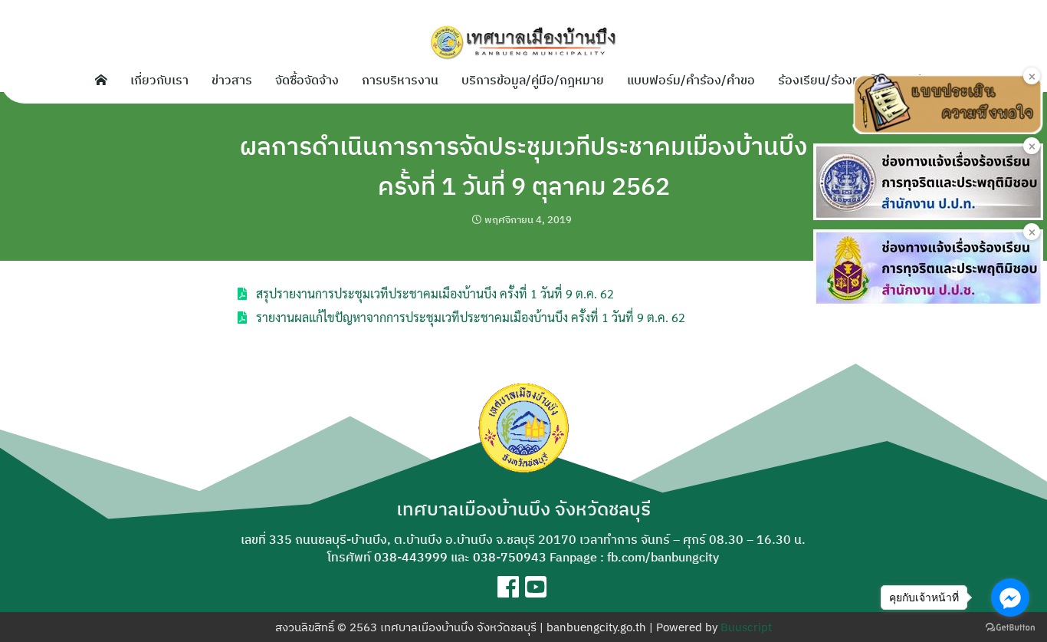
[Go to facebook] (1010, 597)
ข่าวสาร (232, 79)
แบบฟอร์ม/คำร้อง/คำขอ (691, 79)
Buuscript (746, 627)
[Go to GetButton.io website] (1010, 626)
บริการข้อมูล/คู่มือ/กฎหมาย (532, 79)
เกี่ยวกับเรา (159, 79)
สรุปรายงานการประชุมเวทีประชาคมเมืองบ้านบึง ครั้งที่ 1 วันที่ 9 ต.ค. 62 (435, 293)
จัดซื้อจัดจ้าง (307, 79)
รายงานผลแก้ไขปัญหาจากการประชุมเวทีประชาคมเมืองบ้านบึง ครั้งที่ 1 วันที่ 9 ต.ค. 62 (470, 317)
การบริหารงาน (400, 79)
